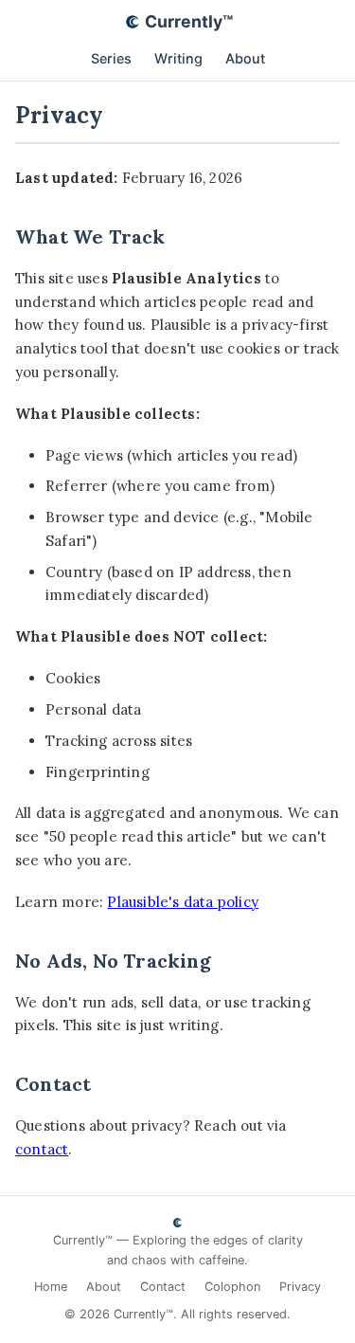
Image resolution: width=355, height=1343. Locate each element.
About (245, 58)
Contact (163, 1286)
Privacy (300, 1286)
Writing (178, 58)
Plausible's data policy (182, 902)
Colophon (232, 1286)
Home (50, 1286)
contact (41, 1149)
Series (111, 58)
